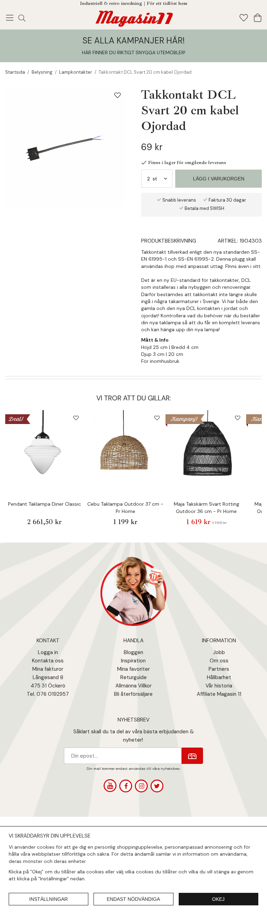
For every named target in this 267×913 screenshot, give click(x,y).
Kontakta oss (48, 660)
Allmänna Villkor (133, 685)
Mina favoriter (133, 669)
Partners (219, 669)
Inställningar (48, 899)
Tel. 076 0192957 (48, 694)
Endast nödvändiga (133, 899)
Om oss (219, 660)
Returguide (133, 677)
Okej (218, 899)
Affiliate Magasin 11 (219, 694)
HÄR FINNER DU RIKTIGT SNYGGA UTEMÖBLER (133, 52)
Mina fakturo (47, 669)
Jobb (219, 652)
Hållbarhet (219, 677)
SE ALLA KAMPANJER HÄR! (133, 40)
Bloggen (133, 652)
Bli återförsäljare (133, 694)
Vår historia (218, 685)
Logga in (48, 652)
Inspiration (133, 660)
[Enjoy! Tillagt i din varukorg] (133, 17)
